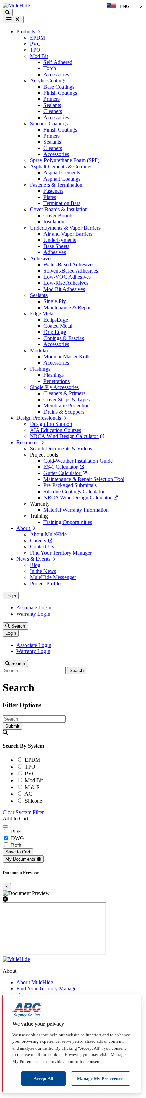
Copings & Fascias (63, 338)
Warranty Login (33, 614)
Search (17, 626)
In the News (43, 571)
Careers (39, 540)
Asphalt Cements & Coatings (61, 166)
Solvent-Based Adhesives (70, 271)
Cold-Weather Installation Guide (78, 461)
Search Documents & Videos (61, 448)
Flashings (40, 369)
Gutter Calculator (62, 473)
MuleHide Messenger (53, 577)
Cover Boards (58, 215)
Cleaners (52, 111)
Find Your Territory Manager (61, 553)
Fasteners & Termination (56, 185)
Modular (39, 350)
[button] (8, 12)
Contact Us (42, 547)
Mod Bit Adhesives (64, 289)
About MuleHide (48, 534)
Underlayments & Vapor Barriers (65, 228)
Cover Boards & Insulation (59, 209)
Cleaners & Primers (64, 393)
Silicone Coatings (49, 123)
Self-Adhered (57, 62)
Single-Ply (54, 301)
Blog (35, 565)
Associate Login (33, 607)
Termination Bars (61, 203)
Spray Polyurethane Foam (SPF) (64, 160)
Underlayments (59, 240)
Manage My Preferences (101, 1078)
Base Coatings (58, 87)
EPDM (37, 38)
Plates (49, 197)
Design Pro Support (51, 424)
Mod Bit (39, 56)
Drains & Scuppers (63, 412)
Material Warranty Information (76, 510)
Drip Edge (54, 332)
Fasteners (53, 191)
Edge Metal (42, 313)
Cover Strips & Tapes (66, 399)
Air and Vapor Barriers (67, 234)
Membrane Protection (66, 405)
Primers (51, 99)
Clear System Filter (23, 812)
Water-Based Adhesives (68, 264)
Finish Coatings (60, 93)
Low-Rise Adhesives (65, 283)
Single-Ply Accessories (54, 387)
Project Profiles (46, 583)
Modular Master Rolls (66, 356)
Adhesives (54, 252)
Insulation (54, 222)
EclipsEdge (55, 320)
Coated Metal (57, 326)
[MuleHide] (16, 6)
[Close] (5, 826)
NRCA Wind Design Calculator (64, 436)
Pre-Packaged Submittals (70, 485)
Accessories (56, 74)
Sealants (52, 105)
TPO (35, 50)
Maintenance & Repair (67, 307)
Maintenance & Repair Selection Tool (83, 479)
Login (10, 595)
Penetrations (56, 381)
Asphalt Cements (61, 172)
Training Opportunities (67, 522)
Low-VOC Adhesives (67, 277)
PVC (35, 44)
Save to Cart (17, 851)
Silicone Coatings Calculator (74, 491)
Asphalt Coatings (61, 179)
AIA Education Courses (55, 430)
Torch (49, 68)
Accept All (43, 1078)
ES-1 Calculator (61, 467)
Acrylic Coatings (48, 80)
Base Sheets (56, 246)
